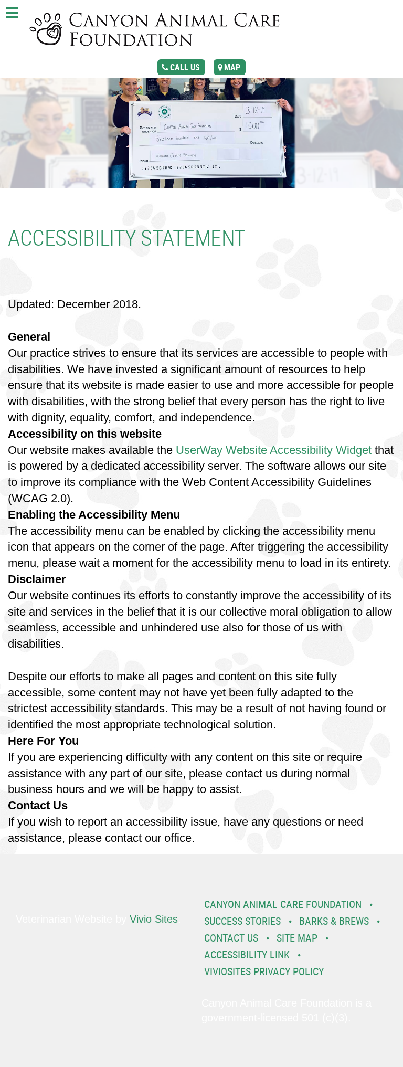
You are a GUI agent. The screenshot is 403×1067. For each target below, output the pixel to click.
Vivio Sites (154, 919)
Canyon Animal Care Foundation (283, 904)
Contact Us (231, 938)
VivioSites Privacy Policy (264, 971)
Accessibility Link (247, 954)
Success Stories (242, 921)
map (232, 67)
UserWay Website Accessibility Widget (274, 450)
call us (185, 67)
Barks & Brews (334, 921)
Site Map (297, 938)
